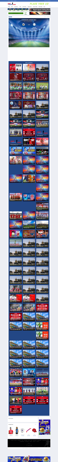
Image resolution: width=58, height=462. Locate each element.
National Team (29, 6)
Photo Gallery (24, 6)
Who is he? (34, 441)
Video (29, 440)
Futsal (44, 6)
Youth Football (40, 6)
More (35, 424)
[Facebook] (47, 0)
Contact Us (38, 441)
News (12, 6)
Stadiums (31, 441)
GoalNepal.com (12, 3)
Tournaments (16, 6)
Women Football (35, 6)
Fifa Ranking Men (39, 440)
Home (9, 6)
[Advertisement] (29, 54)
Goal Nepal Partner (22, 441)
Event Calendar (27, 441)
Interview (15, 440)
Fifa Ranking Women (44, 440)
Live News (12, 440)
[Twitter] (48, 0)
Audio (31, 440)
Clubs (20, 6)
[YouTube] (49, 0)
